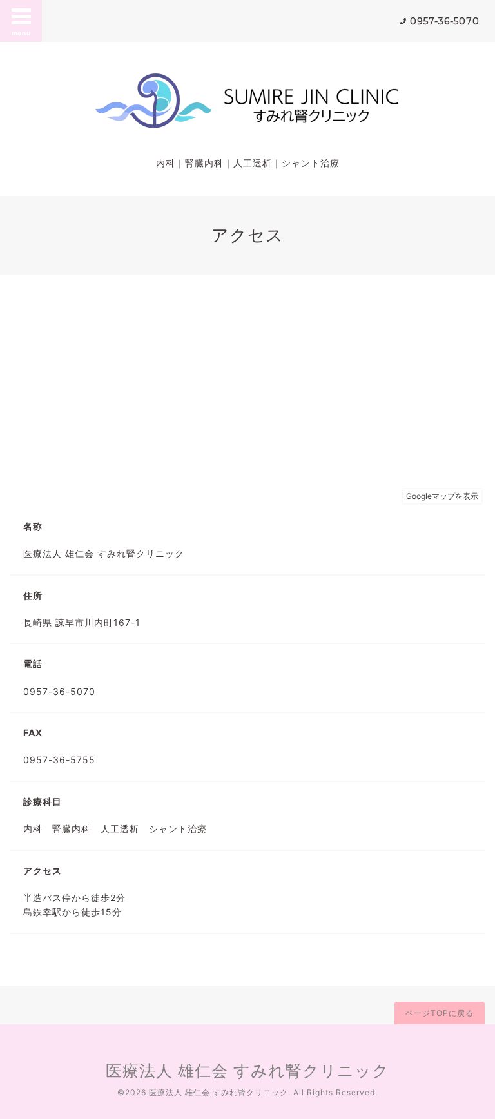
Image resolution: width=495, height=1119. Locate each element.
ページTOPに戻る (439, 1013)
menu (21, 33)
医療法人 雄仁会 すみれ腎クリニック (247, 1070)
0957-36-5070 (445, 21)
